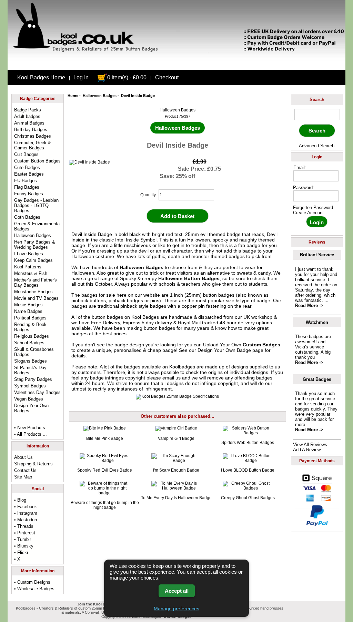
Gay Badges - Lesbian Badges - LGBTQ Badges (36, 205)
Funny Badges (28, 193)
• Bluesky (23, 546)
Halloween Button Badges (189, 278)
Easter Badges (29, 174)
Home (73, 95)
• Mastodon (25, 519)
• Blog (20, 500)
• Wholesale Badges (34, 588)
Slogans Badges (30, 361)
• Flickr (21, 552)
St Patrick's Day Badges (30, 370)
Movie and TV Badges (36, 298)
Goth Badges (27, 217)
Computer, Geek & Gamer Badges (32, 145)
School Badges (29, 342)
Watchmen (317, 322)
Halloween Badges (100, 95)
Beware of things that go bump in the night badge (105, 505)
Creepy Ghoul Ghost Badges (248, 497)
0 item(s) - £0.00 (127, 77)
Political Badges (30, 317)
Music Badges (28, 304)
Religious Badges (31, 336)
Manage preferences (176, 608)
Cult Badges (26, 154)
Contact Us (25, 470)
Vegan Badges (28, 399)
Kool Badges (145, 317)
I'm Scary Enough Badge (176, 470)
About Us (23, 457)
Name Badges (28, 311)
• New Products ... (32, 427)
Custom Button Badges (37, 161)
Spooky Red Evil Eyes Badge (104, 470)
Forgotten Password (313, 207)
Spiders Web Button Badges (247, 442)
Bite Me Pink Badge (104, 438)
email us (171, 378)
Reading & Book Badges (30, 327)
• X (17, 559)
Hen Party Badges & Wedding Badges (34, 244)
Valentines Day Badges (37, 392)
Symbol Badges (30, 385)
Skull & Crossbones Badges (34, 352)
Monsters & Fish (30, 273)
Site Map (23, 477)
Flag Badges (26, 187)
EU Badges (25, 180)
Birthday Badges (30, 129)
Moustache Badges (33, 291)
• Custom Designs (32, 582)
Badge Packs (27, 109)
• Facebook (25, 506)
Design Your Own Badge (224, 350)
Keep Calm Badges (33, 260)
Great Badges (317, 379)
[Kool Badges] (176, 63)
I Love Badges (28, 253)
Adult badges (27, 116)
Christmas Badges (32, 136)
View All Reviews (310, 444)
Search (317, 99)
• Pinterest (24, 532)
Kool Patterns (27, 266)
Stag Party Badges (33, 379)
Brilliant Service (317, 254)
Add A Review (307, 449)
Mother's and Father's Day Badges (35, 282)
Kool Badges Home (41, 77)
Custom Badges (261, 344)
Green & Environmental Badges (37, 226)
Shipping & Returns (33, 463)
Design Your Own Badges (31, 408)
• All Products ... (30, 434)
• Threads (23, 526)
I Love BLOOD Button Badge (247, 470)
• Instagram (25, 513)
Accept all (177, 591)
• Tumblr (22, 539)
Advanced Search (316, 145)
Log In (81, 77)
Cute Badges (27, 167)
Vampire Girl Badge (176, 438)
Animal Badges (29, 123)
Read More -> (309, 305)
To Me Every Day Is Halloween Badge (176, 497)
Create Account (308, 212)
